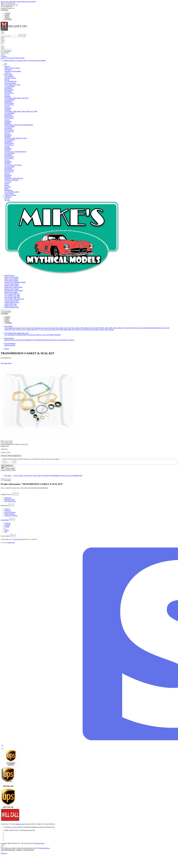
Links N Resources (10, 512)
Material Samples (9, 514)
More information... (44, 848)
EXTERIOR (19, 335)
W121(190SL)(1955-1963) (63, 328)
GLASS (44, 335)
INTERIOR (51, 335)
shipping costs (20, 824)
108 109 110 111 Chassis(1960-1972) (27, 329)
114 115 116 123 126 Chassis (47, 329)
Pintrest (6, 530)
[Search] (20, 35)
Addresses (17, 58)
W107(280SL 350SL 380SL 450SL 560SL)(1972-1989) (113, 328)
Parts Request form (10, 501)
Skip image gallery (6, 363)
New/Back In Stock (20, 328)
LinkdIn (6, 526)
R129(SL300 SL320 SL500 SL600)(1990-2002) (144, 328)
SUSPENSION (38, 340)
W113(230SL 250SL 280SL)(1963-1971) (84, 328)
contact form (10, 542)
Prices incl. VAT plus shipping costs (11, 455)
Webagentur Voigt (39, 843)
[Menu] (2, 32)
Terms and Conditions (10, 515)
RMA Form (7, 498)
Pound (7, 13)
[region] (89, 404)
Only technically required (8, 850)
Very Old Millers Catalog (96, 329)
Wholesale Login (9, 499)
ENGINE (19, 340)
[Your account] (2, 47)
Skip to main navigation (29, 1)
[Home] (5, 64)
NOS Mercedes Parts (37, 328)
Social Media (5, 520)
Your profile (10, 58)
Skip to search (17, 1)
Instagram (7, 525)
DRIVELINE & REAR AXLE (52, 340)
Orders (23, 58)
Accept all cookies (28, 850)
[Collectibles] (62, 274)
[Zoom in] (11, 442)
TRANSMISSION (27, 340)
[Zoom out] (2, 442)
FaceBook (7, 523)
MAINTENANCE (10, 340)
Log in (3, 54)
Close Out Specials (49, 328)
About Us (7, 509)
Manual (6, 345)
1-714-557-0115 (16, 539)
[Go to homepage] (15, 30)
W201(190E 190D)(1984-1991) (65, 329)
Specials (28, 328)
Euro (7, 15)
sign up (4, 56)
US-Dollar (8, 19)
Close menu (7, 51)
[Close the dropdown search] (24, 35)
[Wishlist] (2, 45)
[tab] (43, 475)
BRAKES (65, 340)
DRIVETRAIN (27, 335)
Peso (7, 17)
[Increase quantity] (14, 461)
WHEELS (71, 340)
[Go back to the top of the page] (2, 845)
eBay (6, 531)
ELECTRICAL (37, 335)
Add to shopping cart (7, 465)
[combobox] (9, 36)
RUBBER (58, 335)
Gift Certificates (9, 328)
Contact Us (7, 510)
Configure (19, 850)
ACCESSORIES (9, 335)
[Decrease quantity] (4, 461)
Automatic (12, 345)
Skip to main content (7, 1)
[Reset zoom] (7, 442)
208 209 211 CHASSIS (82, 329)
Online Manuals (109, 329)
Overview (4, 58)
